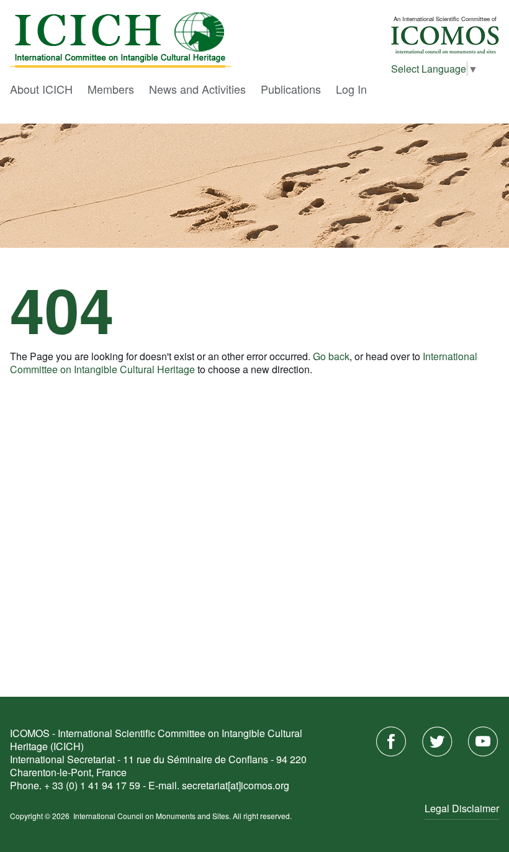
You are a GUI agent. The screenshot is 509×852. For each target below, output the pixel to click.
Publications (291, 89)
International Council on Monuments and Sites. (153, 815)
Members (111, 89)
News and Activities (197, 89)
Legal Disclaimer (462, 808)
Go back (331, 356)
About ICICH (41, 89)
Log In (351, 89)
